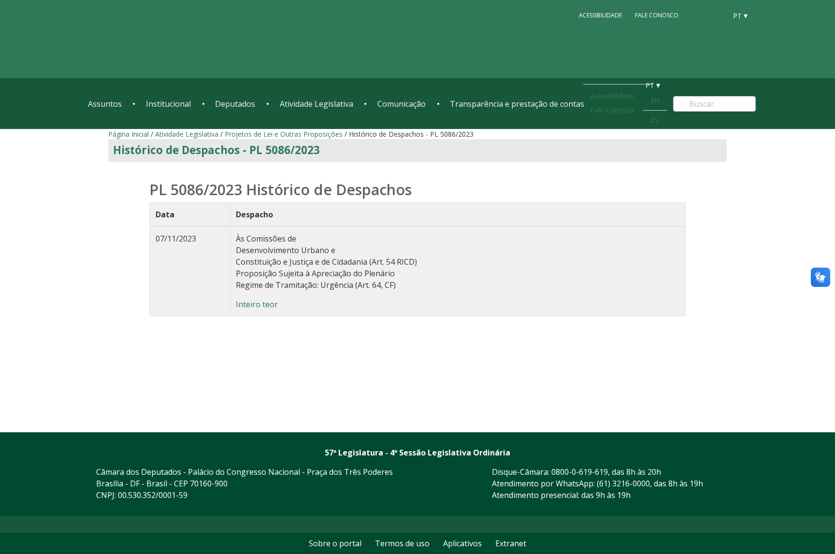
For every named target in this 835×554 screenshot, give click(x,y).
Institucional (168, 104)
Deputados (235, 104)
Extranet (510, 543)
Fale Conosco (656, 15)
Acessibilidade (600, 15)
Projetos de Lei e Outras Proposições (284, 134)
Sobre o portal (335, 543)
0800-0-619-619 (579, 472)
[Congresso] (698, 15)
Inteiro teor (257, 304)
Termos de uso (402, 543)
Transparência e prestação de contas (517, 104)
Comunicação (401, 104)
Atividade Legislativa (316, 104)
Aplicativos (462, 543)
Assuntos (105, 104)
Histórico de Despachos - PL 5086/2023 (216, 149)
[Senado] (716, 15)
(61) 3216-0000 (623, 483)
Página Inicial (128, 134)
